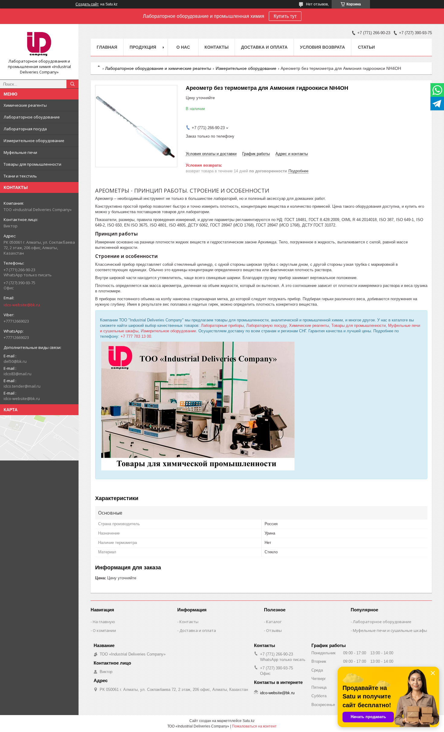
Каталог (274, 621)
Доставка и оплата (264, 47)
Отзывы (274, 630)
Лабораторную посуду (266, 325)
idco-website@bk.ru (22, 304)
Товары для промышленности (32, 164)
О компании (104, 630)
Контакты (216, 47)
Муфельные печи (20, 152)
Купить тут (285, 16)
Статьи (366, 47)
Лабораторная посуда (25, 129)
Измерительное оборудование (34, 140)
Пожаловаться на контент (254, 726)
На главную (104, 621)
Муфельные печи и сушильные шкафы (390, 630)
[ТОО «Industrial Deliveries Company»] (39, 43)
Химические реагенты (25, 105)
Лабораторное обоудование (32, 117)
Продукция (143, 47)
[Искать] (72, 84)
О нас (183, 47)
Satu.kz (249, 721)
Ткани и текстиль (20, 176)
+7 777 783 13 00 (136, 336)
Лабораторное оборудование (382, 621)
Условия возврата (322, 47)
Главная (107, 47)
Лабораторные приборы (222, 325)
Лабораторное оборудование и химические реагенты (158, 68)
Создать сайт (87, 4)
